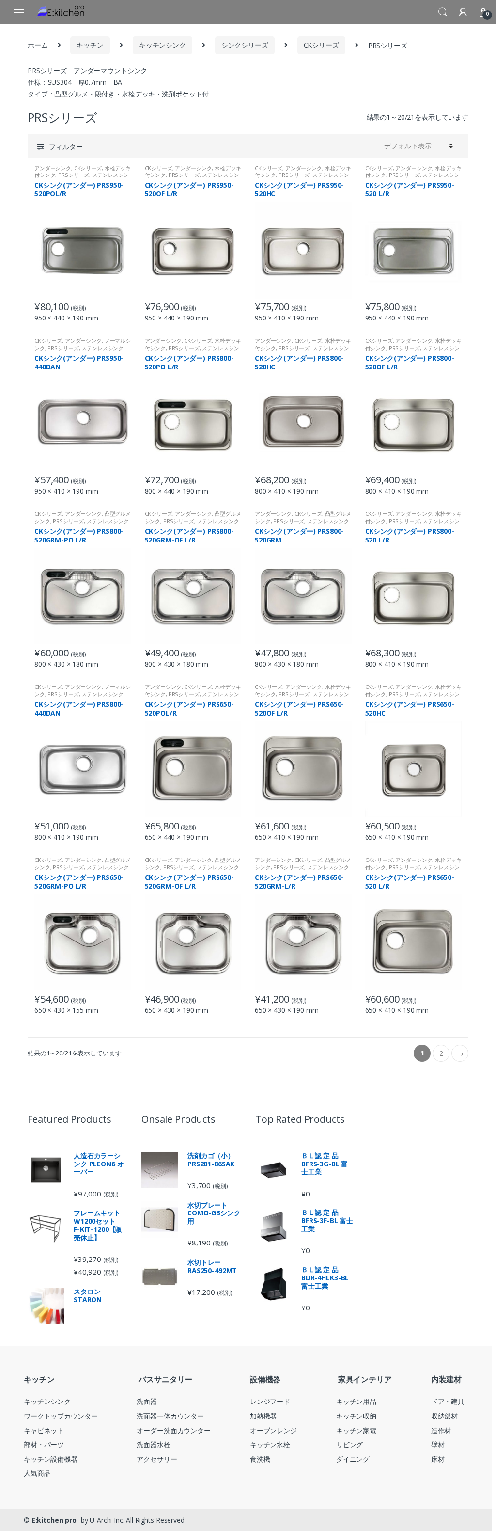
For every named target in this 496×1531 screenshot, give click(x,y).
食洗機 (260, 1459)
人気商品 (37, 1473)
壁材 (438, 1444)
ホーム (38, 44)
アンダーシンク (52, 168)
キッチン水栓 (270, 1444)
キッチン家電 (356, 1430)
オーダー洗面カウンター (173, 1430)
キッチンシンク (162, 44)
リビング (349, 1444)
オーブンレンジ (273, 1430)
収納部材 (444, 1415)
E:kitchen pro (54, 1520)
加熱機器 (263, 1415)
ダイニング (353, 1459)
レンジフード (270, 1401)
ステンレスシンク (102, 347)
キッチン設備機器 (51, 1459)
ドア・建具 (448, 1401)
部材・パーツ (44, 1444)
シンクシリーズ (244, 44)
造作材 (441, 1430)
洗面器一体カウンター (170, 1415)
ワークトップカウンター (60, 1415)
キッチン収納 (356, 1415)
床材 (438, 1459)
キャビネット (44, 1430)
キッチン (90, 44)
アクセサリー (157, 1459)
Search (442, 12)
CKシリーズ (321, 44)
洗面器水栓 (153, 1444)
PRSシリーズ (73, 174)
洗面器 (147, 1401)
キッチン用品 (356, 1401)
